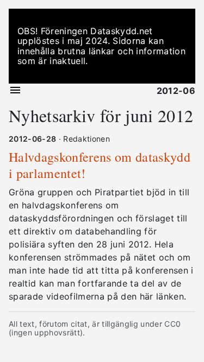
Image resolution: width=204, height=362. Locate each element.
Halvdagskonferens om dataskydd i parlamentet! (99, 165)
